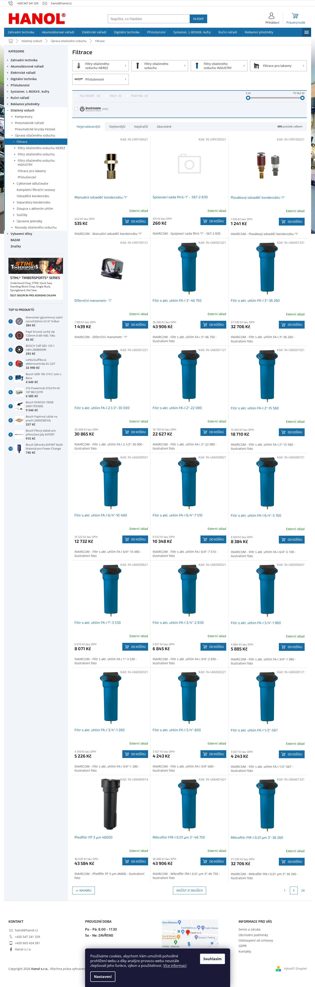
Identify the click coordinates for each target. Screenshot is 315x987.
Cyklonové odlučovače (32, 183)
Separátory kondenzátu (33, 202)
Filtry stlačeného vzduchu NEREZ (41, 148)
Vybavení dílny (21, 234)
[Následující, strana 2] (294, 890)
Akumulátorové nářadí (27, 66)
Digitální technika (24, 79)
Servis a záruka (249, 929)
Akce (115, 96)
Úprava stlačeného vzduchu (35, 135)
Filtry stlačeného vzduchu (36, 154)
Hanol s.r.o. (23, 949)
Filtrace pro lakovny (32, 171)
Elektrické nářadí (23, 73)
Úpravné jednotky (29, 221)
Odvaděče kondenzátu (33, 196)
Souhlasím (212, 958)
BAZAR (15, 240)
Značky (16, 246)
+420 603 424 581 (27, 943)
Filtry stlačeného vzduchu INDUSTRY (36, 162)
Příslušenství (20, 85)
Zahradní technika (24, 60)
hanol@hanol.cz (26, 930)
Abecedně (164, 126)
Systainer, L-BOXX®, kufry (30, 91)
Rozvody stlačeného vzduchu (36, 227)
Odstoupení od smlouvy (256, 940)
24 (303, 890)
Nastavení (103, 976)
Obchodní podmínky (253, 935)
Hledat (198, 19)
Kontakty (245, 951)
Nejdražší (141, 126)
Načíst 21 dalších (189, 890)
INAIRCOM (105, 109)
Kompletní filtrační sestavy (36, 190)
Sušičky (22, 215)
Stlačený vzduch (22, 110)
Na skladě (89, 96)
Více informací (174, 965)
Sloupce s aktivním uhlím (35, 208)
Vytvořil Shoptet (295, 968)
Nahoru (85, 890)
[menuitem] (21, 32)
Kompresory (23, 117)
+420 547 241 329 (27, 937)
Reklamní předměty (25, 104)
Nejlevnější (117, 126)
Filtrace (22, 142)
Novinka (139, 96)
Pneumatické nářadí (29, 123)
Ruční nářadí (20, 98)
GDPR (243, 946)
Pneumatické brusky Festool (35, 129)
